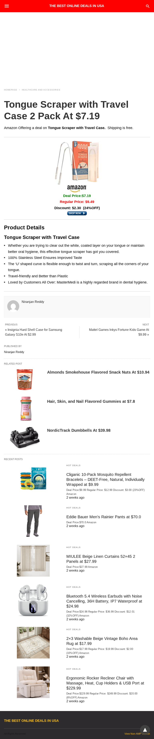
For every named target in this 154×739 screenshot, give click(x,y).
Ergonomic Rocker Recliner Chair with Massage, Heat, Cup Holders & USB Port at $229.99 (105, 683)
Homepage (10, 90)
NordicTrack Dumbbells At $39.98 (78, 430)
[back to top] (145, 730)
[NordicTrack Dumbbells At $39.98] (24, 438)
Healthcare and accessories (41, 90)
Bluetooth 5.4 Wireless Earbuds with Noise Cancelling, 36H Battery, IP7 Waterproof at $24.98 (104, 601)
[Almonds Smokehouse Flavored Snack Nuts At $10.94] (24, 379)
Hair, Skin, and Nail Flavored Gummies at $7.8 (91, 401)
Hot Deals (73, 465)
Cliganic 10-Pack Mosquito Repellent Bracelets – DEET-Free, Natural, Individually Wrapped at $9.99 (105, 479)
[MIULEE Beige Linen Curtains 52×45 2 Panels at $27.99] (33, 560)
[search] (147, 6)
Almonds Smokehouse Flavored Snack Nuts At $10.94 (98, 372)
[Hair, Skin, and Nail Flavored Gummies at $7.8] (24, 409)
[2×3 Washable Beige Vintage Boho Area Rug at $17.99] (33, 642)
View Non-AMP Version (137, 734)
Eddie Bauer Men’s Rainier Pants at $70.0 (103, 517)
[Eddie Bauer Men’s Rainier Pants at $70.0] (33, 521)
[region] (77, 46)
